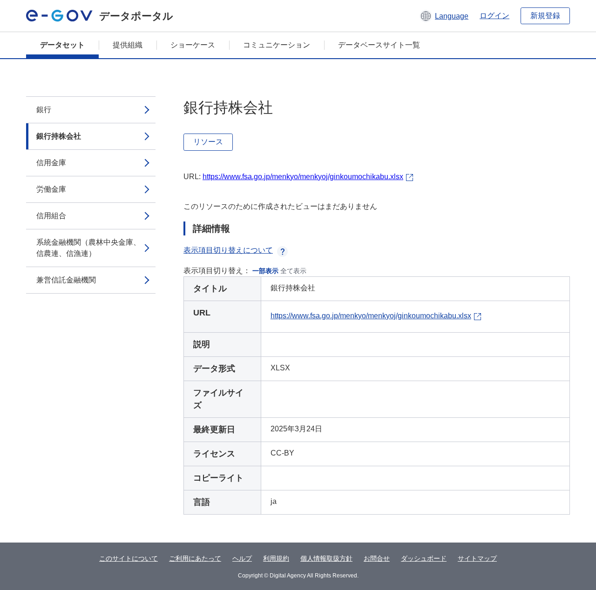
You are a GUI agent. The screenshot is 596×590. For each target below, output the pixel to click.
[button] (444, 16)
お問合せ (377, 558)
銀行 (43, 110)
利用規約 (276, 558)
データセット (62, 45)
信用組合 (51, 216)
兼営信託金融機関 (66, 280)
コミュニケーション (276, 45)
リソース (208, 142)
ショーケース (192, 45)
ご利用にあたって (195, 558)
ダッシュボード (424, 558)
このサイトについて (128, 558)
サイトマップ (477, 558)
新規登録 (545, 16)
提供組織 (127, 45)
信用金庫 (51, 163)
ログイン (494, 16)
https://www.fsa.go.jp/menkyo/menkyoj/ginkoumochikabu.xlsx (303, 177)
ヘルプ (242, 558)
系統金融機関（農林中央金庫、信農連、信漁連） (88, 247)
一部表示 (265, 271)
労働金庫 (51, 189)
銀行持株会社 (58, 136)
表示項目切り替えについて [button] (228, 250)
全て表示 (293, 271)
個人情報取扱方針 (326, 558)
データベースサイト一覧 (379, 45)
